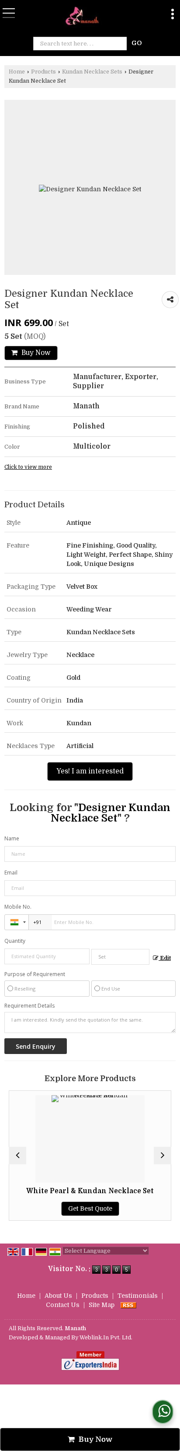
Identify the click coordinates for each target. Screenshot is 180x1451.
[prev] (17, 1155)
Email (10, 872)
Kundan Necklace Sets (92, 72)
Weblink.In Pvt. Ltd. (106, 1338)
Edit (165, 958)
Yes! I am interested (90, 771)
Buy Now (35, 353)
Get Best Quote (90, 1208)
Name (11, 838)
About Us (58, 1295)
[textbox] (82, 43)
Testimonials (138, 1295)
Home (17, 72)
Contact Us (63, 1304)
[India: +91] (16, 922)
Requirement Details (29, 1006)
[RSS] (128, 1304)
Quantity (14, 941)
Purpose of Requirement (34, 974)
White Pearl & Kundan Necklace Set (90, 1191)
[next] (162, 1155)
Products (43, 72)
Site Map (101, 1304)
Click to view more (28, 467)
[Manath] (84, 17)
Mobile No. (17, 906)
